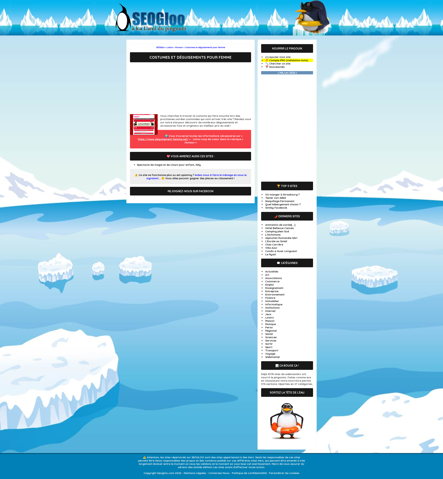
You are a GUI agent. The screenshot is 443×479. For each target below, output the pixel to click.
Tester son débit (275, 197)
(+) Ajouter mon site (278, 57)
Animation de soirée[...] (280, 224)
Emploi (269, 284)
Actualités (271, 271)
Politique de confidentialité (249, 473)
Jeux (268, 314)
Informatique (273, 304)
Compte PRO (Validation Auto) (288, 60)
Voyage (270, 353)
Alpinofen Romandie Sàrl (281, 238)
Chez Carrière (274, 244)
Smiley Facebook (276, 207)
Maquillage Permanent (279, 201)
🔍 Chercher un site (277, 63)
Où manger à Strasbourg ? (282, 194)
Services (270, 340)
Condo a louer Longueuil (281, 251)
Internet (270, 311)
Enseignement (274, 288)
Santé (269, 334)
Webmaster (272, 357)
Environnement (274, 294)
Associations (273, 278)
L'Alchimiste (273, 234)
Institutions (272, 307)
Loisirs (269, 317)
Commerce (272, 281)
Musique (270, 324)
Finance (270, 297)
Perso (269, 327)
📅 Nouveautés (275, 67)
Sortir (269, 343)
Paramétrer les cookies (284, 473)
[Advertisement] (190, 88)
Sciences (271, 337)
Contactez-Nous (219, 473)
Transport (271, 350)
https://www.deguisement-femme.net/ (163, 139)
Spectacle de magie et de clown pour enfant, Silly (169, 164)
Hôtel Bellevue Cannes (279, 228)
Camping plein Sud (277, 231)
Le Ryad (270, 254)
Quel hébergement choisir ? (283, 204)
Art (267, 274)
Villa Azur (271, 247)
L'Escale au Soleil (276, 241)
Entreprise (271, 291)
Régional (271, 330)
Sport (268, 347)
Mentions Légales (195, 473)
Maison (269, 320)
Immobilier (272, 301)
